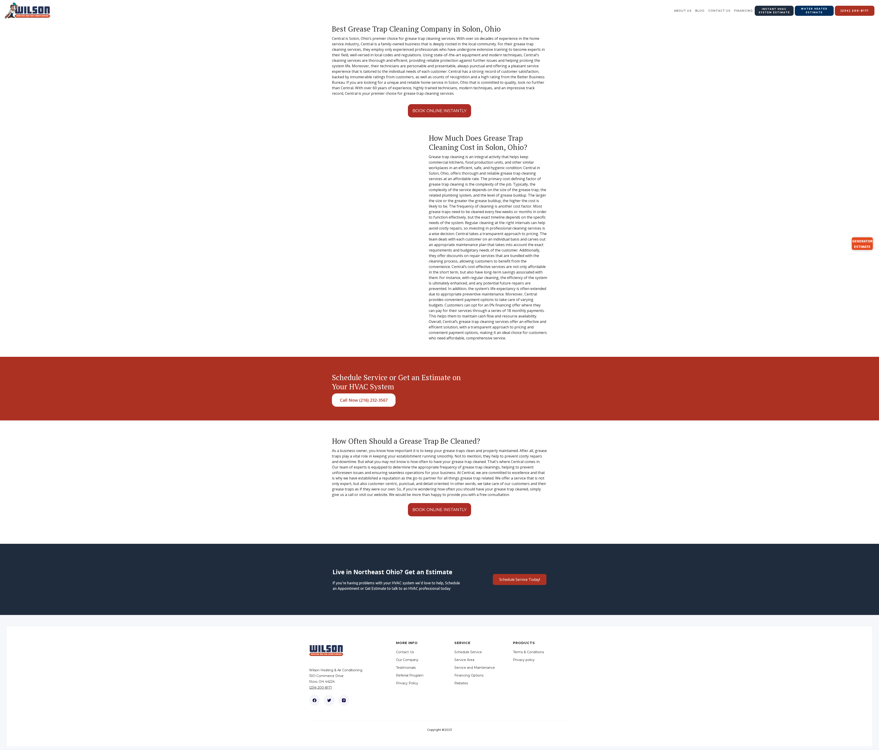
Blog (700, 10)
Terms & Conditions (528, 652)
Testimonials (406, 667)
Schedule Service (468, 652)
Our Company (407, 660)
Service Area (464, 660)
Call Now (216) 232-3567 (364, 400)
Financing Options (468, 675)
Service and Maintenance (474, 667)
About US (683, 10)
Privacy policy (524, 660)
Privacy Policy (407, 683)
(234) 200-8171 (320, 687)
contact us (719, 10)
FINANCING (743, 10)
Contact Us (405, 652)
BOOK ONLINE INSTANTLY (439, 110)
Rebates (461, 683)
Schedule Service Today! (519, 579)
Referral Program (409, 675)
